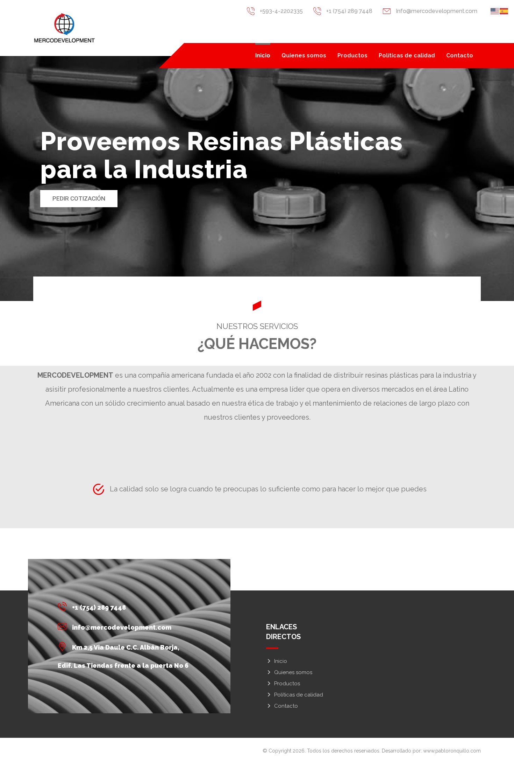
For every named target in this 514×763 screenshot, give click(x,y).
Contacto (286, 706)
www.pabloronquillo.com (452, 751)
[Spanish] (504, 10)
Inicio (280, 661)
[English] (495, 10)
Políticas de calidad (298, 695)
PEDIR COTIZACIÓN (78, 198)
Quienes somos (293, 672)
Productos (287, 683)
